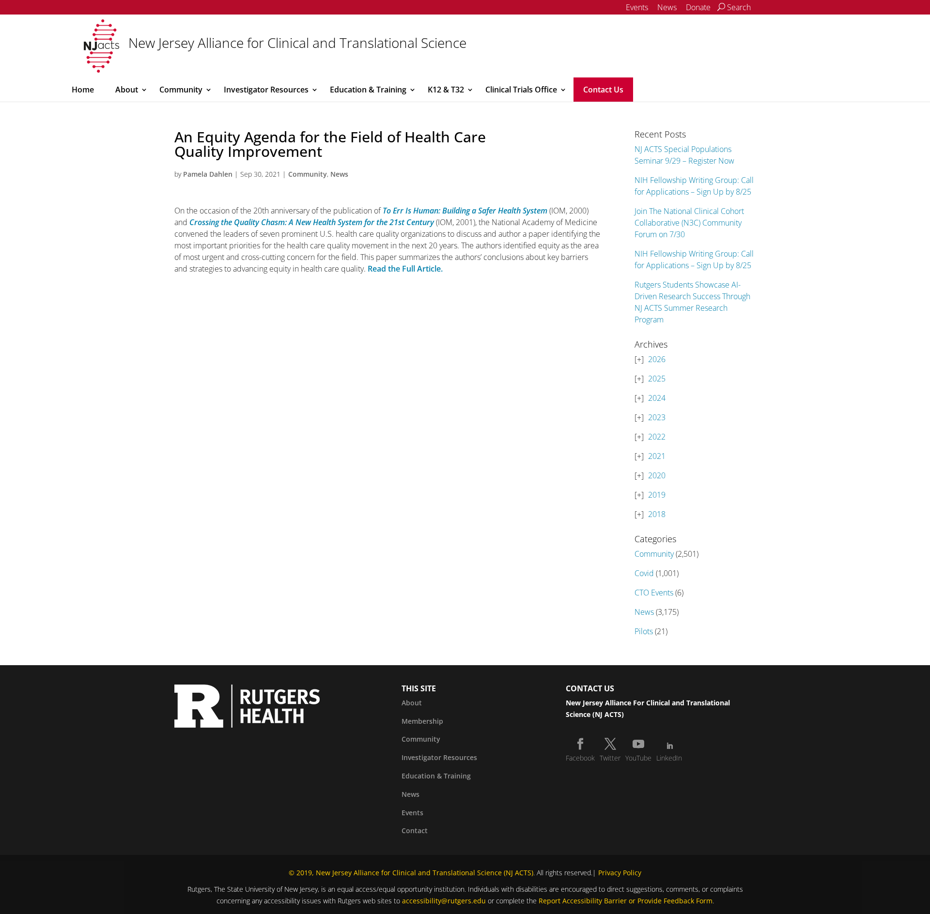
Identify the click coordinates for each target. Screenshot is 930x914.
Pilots (644, 631)
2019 (657, 494)
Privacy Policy (619, 872)
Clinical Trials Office (521, 89)
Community (180, 89)
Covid (644, 573)
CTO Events (654, 592)
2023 (657, 417)
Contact (415, 830)
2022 (657, 436)
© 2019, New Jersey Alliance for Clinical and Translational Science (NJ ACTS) (411, 872)
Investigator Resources (266, 89)
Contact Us (603, 89)
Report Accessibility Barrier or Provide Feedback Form (626, 900)
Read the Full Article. (405, 268)
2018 (657, 514)
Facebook (580, 757)
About (126, 89)
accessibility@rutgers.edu (444, 900)
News (667, 7)
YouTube (638, 757)
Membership (422, 721)
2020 (657, 475)
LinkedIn (669, 757)
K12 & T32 (446, 89)
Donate (698, 7)
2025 (657, 378)
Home (83, 89)
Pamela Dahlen (207, 174)
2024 (657, 398)
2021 (657, 456)
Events (637, 7)
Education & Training (368, 89)
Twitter (610, 757)
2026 (657, 359)
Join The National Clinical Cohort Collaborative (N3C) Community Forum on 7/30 (689, 223)
